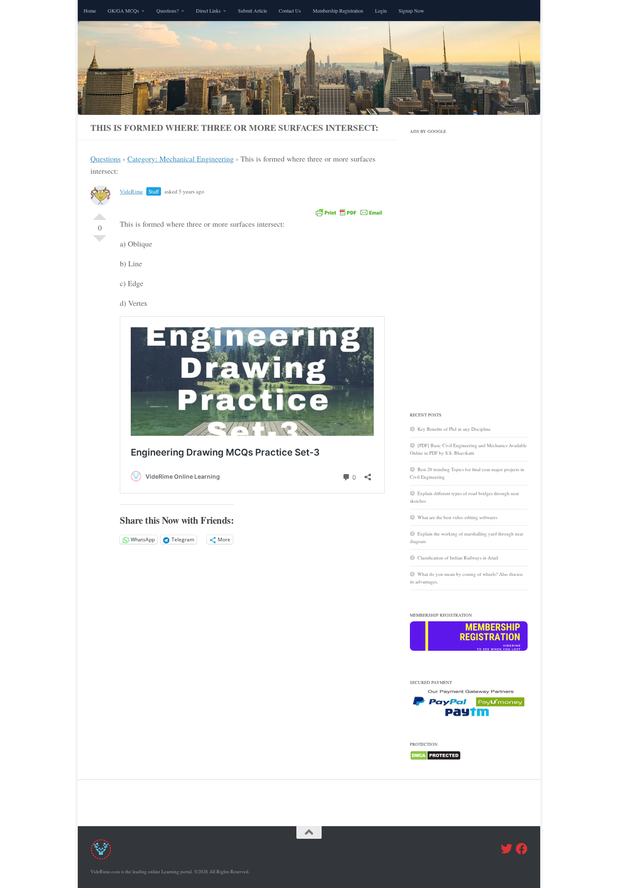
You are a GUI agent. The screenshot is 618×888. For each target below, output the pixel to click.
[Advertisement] (469, 264)
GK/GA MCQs (123, 10)
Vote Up (99, 213)
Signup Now (411, 10)
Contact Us (290, 10)
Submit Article (252, 10)
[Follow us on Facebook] (522, 849)
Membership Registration (338, 10)
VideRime (131, 191)
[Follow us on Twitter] (506, 849)
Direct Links (208, 10)
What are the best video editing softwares (457, 517)
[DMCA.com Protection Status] (435, 758)
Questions (105, 159)
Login (381, 10)
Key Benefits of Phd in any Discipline (454, 429)
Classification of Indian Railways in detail (457, 557)
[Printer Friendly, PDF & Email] (349, 212)
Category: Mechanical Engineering (180, 159)
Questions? (167, 10)
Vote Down (99, 242)
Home (90, 10)
